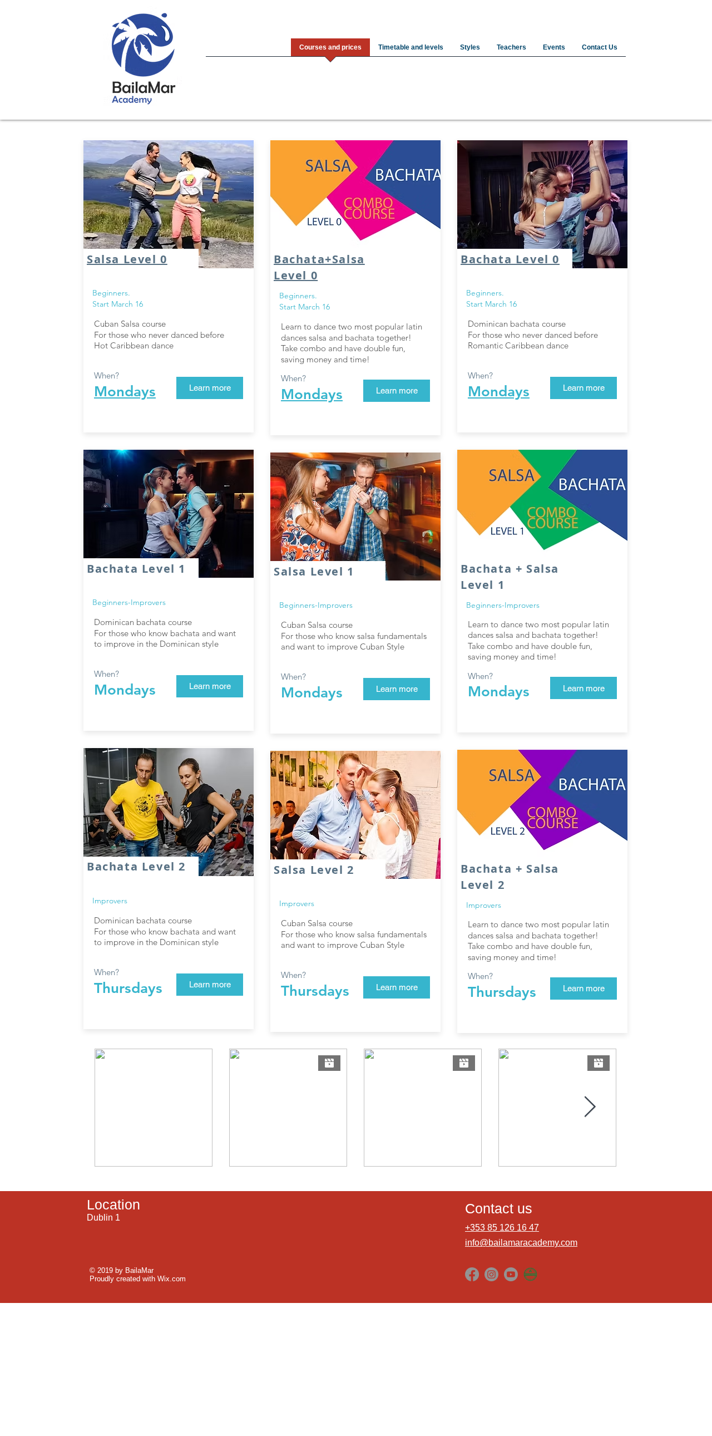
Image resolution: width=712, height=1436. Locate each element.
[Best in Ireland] (530, 1274)
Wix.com (171, 1279)
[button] (209, 686)
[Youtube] (511, 1274)
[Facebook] (472, 1274)
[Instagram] (491, 1274)
